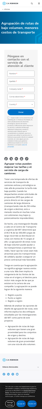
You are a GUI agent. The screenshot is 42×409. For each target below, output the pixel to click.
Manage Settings (10, 403)
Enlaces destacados (10, 367)
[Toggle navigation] (39, 3)
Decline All (32, 404)
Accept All (21, 404)
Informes (7, 9)
